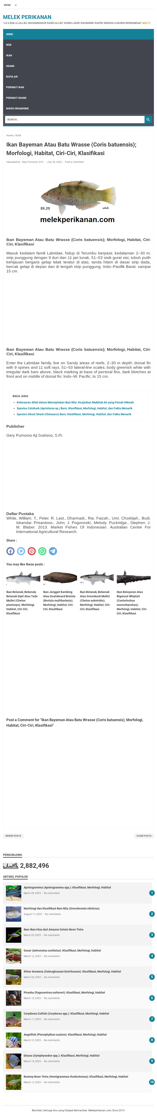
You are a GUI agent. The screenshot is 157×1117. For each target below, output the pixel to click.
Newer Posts (13, 836)
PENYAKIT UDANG (16, 98)
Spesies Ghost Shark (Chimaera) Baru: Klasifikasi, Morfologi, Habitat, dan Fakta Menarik (74, 414)
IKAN (9, 55)
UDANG (10, 66)
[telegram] (53, 551)
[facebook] (10, 551)
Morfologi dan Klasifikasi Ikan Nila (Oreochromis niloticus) (62, 908)
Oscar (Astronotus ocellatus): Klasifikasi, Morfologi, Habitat (62, 950)
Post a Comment (74, 162)
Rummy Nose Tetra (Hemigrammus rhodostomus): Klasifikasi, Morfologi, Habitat (76, 1076)
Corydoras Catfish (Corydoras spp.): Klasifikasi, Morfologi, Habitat (66, 1013)
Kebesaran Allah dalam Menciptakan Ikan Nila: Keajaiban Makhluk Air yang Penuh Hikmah (75, 402)
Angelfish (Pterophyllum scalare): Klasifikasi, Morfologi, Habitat (65, 1034)
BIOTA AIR (12, 76)
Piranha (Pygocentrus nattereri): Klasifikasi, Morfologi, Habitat (64, 992)
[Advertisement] (78, 305)
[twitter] (21, 551)
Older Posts (144, 836)
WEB (8, 44)
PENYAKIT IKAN (15, 87)
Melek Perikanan (27, 17)
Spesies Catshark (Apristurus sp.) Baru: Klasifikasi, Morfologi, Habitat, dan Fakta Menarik (74, 408)
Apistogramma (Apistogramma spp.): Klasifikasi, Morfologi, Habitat (67, 887)
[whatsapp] (42, 551)
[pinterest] (32, 551)
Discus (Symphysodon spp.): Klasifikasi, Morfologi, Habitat (62, 1055)
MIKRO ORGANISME (17, 108)
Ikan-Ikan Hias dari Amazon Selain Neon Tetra (53, 929)
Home (9, 34)
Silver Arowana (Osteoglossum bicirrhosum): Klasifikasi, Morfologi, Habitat (72, 971)
